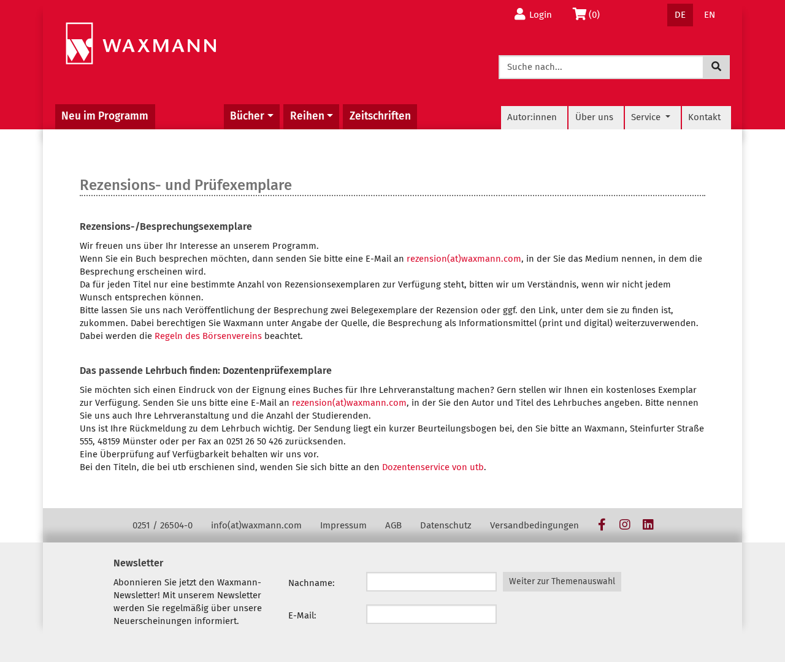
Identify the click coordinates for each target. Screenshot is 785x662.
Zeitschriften (380, 116)
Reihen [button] (307, 116)
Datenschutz (446, 525)
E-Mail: (302, 615)
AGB (393, 525)
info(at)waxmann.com (256, 525)
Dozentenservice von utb (433, 467)
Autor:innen (532, 117)
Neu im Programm (104, 116)
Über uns (594, 117)
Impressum (343, 525)
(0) (597, 14)
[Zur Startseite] (140, 43)
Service (647, 117)
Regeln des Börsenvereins (208, 335)
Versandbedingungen (534, 525)
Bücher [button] (247, 116)
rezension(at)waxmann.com (464, 258)
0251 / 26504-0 (162, 525)
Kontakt (704, 117)
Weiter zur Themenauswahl (562, 581)
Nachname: (311, 582)
